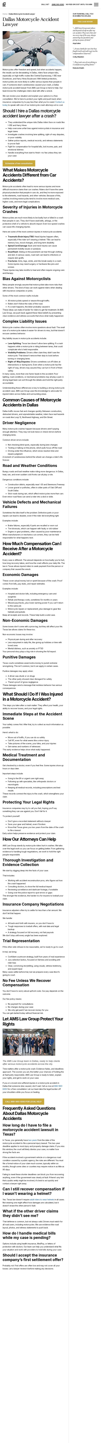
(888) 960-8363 (58, 4)
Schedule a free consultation (19, 163)
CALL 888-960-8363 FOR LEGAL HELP (23, 1101)
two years (32, 1140)
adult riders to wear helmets (41, 1199)
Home (5, 14)
